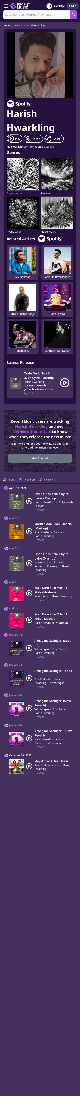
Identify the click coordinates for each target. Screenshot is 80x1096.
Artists (18, 25)
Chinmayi (52, 566)
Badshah (58, 532)
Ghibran (63, 622)
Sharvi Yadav (41, 532)
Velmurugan (41, 649)
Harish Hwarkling (36, 25)
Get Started (40, 458)
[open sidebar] (5, 6)
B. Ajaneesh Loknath (37, 383)
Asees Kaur (41, 596)
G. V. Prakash (60, 649)
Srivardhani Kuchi (44, 562)
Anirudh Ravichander (46, 765)
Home (7, 25)
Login (72, 6)
